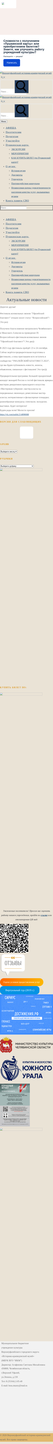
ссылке (44, 915)
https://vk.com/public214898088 (14, 414)
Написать (12, 62)
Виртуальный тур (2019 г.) (19, 990)
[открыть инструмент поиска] (3, 77)
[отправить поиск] (22, 86)
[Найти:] (13, 91)
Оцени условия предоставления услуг (21, 982)
